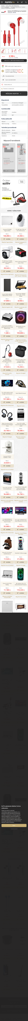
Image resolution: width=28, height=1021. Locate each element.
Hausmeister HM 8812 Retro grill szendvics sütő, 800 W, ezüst (7, 327)
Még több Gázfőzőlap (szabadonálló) (7, 597)
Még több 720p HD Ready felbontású (21, 534)
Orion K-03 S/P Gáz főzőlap (7, 584)
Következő (26, 31)
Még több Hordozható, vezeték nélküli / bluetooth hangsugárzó (21, 341)
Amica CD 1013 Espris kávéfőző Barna (7, 553)
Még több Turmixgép (20, 565)
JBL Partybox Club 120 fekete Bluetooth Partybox (21, 584)
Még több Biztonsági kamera (7, 274)
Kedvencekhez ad (8, 84)
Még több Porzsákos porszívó (7, 374)
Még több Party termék (21, 596)
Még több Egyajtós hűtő (7, 307)
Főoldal (2, 6)
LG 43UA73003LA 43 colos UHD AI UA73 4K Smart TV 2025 (7, 520)
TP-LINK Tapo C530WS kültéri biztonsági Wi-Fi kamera (7, 262)
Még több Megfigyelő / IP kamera (20, 243)
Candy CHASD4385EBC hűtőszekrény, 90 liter (7, 294)
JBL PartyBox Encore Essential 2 (20, 327)
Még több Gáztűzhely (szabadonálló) (21, 437)
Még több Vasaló (20, 406)
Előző (2, 31)
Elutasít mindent (14, 829)
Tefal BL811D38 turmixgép (21, 553)
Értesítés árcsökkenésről (8, 88)
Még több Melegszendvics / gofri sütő (7, 340)
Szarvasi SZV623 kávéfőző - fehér (7, 456)
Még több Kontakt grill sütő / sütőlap (21, 308)
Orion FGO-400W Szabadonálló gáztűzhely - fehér (20, 425)
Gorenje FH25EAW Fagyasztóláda (7, 230)
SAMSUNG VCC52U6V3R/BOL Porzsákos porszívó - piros (7, 361)
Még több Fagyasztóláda (7, 242)
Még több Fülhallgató (20, 373)
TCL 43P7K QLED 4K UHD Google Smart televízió (7, 393)
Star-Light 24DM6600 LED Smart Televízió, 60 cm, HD (21, 520)
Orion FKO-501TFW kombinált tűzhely (7, 488)
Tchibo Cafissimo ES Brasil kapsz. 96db (21, 262)
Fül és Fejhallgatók (5, 7)
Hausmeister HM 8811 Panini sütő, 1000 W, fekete (21, 295)
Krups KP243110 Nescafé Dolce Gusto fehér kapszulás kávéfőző (21, 488)
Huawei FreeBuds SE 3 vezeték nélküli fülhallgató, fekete (21, 361)
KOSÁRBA (10, 171)
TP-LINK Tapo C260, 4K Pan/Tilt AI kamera (21, 230)
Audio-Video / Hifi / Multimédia (12, 6)
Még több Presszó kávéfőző (7, 469)
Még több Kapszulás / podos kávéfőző (20, 501)
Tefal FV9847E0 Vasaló (21, 393)
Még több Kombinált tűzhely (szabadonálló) (7, 501)
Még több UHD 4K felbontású (7, 405)
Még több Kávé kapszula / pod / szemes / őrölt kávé (21, 275)
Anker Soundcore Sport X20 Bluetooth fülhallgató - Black (7, 425)
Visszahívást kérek (10, 76)
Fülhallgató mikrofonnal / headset (18, 7)
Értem (14, 825)
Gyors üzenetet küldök (11, 80)
